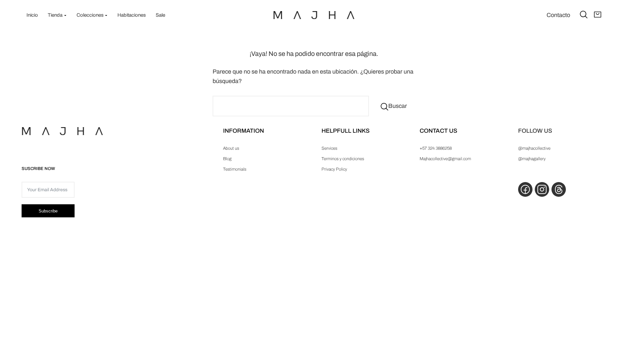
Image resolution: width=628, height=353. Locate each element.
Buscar (397, 106)
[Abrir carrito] (598, 15)
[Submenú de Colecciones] (106, 15)
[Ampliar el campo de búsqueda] (583, 14)
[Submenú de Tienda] (65, 15)
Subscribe (48, 211)
